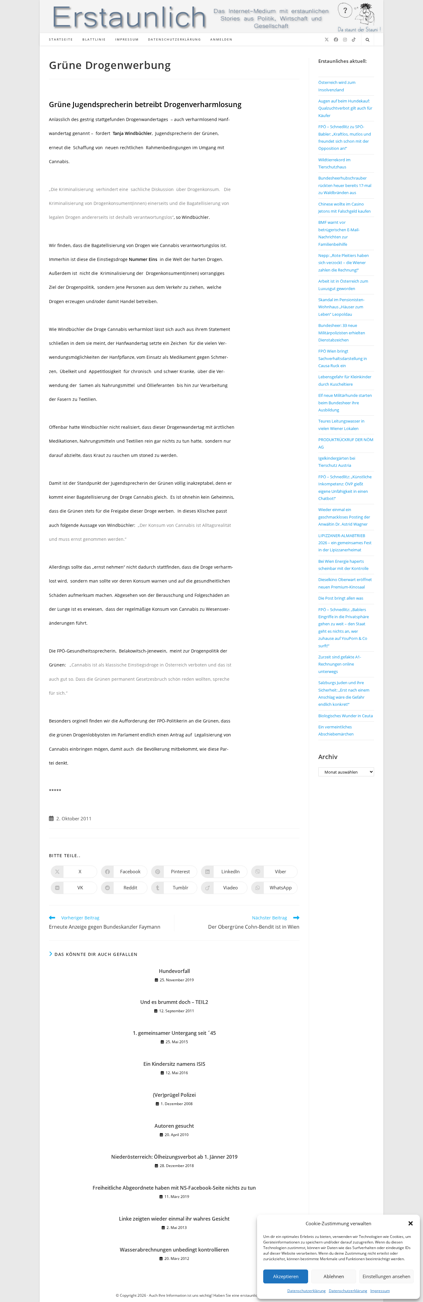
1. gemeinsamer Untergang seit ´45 (174, 1033)
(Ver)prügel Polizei (174, 1095)
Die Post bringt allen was (340, 598)
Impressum (380, 1290)
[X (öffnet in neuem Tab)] (326, 39)
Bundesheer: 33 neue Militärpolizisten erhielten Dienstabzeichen (341, 333)
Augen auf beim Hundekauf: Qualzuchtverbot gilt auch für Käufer (345, 108)
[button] (411, 1223)
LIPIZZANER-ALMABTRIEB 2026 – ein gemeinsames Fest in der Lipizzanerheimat (345, 543)
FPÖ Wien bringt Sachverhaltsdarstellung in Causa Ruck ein (342, 358)
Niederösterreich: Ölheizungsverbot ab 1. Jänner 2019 (174, 1156)
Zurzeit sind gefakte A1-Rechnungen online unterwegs (339, 664)
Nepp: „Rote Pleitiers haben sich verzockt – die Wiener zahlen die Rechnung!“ (343, 263)
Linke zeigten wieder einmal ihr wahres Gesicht (174, 1218)
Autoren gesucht (174, 1125)
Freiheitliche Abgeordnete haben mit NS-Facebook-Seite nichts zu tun (174, 1187)
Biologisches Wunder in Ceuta (345, 715)
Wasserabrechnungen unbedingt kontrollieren (174, 1249)
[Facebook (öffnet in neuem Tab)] (336, 39)
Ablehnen (334, 1276)
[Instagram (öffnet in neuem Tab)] (345, 39)
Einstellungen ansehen (386, 1276)
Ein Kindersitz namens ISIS (174, 1064)
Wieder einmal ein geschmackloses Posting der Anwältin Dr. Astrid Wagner (344, 517)
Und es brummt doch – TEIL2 (174, 1002)
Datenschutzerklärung (306, 1290)
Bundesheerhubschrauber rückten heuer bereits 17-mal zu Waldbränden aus (344, 185)
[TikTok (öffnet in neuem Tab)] (353, 39)
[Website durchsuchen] (367, 40)
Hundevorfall (174, 971)
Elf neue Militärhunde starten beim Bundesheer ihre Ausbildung (345, 403)
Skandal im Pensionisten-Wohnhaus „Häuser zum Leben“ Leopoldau (341, 307)
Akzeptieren (286, 1276)
